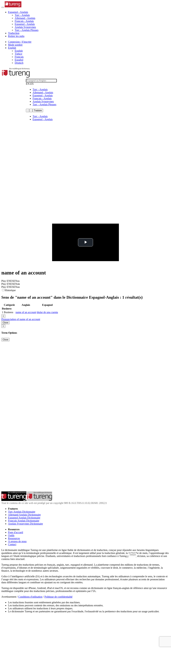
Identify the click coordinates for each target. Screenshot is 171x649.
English (19, 50)
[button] (18, 12)
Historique (10, 290)
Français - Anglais (24, 21)
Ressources (14, 538)
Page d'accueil (15, 532)
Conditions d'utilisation (30, 596)
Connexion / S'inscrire (19, 41)
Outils (11, 535)
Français (19, 56)
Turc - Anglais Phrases (26, 30)
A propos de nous (17, 541)
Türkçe (18, 53)
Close (5, 322)
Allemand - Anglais (25, 18)
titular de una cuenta (47, 312)
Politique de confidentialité (58, 596)
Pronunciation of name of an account (20, 319)
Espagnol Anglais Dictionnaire (24, 517)
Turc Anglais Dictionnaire (21, 511)
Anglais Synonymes (25, 27)
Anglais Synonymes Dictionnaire (25, 523)
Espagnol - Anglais (25, 24)
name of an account (26, 312)
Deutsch (19, 62)
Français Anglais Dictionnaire (23, 520)
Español (19, 59)
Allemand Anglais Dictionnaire (24, 514)
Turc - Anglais (22, 15)
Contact (12, 544)
